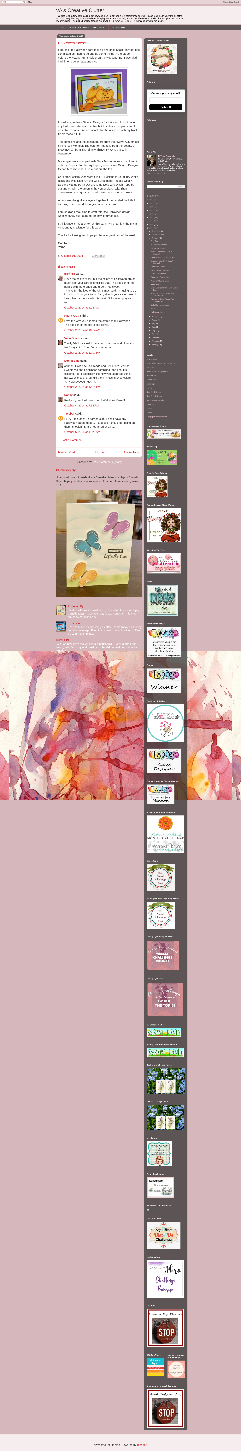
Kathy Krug (71, 315)
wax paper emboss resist (157, 417)
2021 (152, 203)
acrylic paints (152, 359)
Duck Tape (151, 384)
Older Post (132, 452)
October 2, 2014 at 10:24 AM (82, 330)
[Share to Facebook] (101, 256)
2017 (152, 217)
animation (150, 367)
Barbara (69, 273)
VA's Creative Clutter (80, 10)
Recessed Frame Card (160, 277)
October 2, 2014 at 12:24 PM (82, 386)
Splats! (149, 413)
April (154, 334)
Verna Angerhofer (167, 156)
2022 (152, 200)
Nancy (68, 394)
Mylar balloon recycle (155, 400)
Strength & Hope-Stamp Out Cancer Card (162, 300)
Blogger (141, 1444)
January (155, 345)
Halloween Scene (158, 312)
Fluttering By (66, 470)
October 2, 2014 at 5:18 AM (81, 307)
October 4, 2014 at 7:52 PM (81, 405)
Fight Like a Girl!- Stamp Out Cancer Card (162, 295)
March (154, 338)
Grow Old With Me (158, 274)
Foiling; (149, 388)
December (156, 231)
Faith (153, 309)
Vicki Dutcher (73, 338)
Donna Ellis (71, 360)
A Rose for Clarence (159, 245)
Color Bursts (152, 380)
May (154, 331)
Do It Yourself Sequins (160, 270)
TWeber (69, 413)
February (155, 341)
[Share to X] (98, 256)
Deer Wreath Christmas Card (162, 257)
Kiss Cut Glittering (154, 392)
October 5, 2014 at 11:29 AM (82, 431)
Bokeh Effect (152, 375)
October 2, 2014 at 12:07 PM (82, 352)
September (156, 316)
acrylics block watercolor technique (161, 363)
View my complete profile (157, 173)
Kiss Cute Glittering (154, 396)
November (156, 235)
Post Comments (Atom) (107, 462)
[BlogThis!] (96, 256)
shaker (149, 408)
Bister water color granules (157, 371)
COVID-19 (62, 640)
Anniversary (156, 284)
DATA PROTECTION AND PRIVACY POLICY (87, 27)
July (154, 323)
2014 (152, 228)
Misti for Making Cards (160, 281)
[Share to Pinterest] (104, 256)
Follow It (166, 107)
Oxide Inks (151, 404)
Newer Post (66, 452)
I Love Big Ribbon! (158, 248)
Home (61, 27)
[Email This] (93, 256)
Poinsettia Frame (158, 267)
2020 (152, 207)
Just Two (154, 241)
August (155, 320)
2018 (152, 214)
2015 (152, 224)
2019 (152, 210)
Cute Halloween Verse (160, 305)
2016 (152, 221)
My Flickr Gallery (118, 27)
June (154, 327)
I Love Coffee (76, 623)
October (155, 238)
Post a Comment (72, 440)
